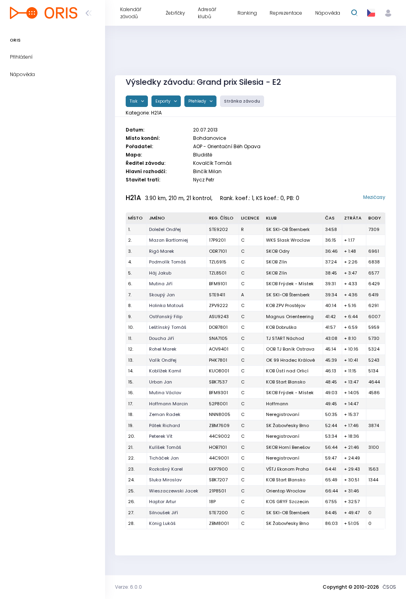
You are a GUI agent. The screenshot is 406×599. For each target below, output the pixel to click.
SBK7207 (218, 480)
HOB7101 (218, 447)
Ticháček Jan (164, 458)
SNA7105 (218, 338)
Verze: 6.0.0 (128, 587)
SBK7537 (218, 382)
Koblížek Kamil (165, 371)
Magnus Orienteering (290, 316)
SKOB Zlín (276, 262)
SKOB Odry (277, 251)
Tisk (134, 101)
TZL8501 (217, 273)
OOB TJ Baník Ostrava (290, 349)
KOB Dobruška (281, 327)
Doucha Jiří (161, 338)
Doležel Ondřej (165, 229)
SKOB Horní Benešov (288, 447)
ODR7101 (218, 251)
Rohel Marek (162, 349)
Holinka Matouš (166, 305)
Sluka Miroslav (165, 480)
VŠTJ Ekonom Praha (287, 469)
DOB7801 (218, 327)
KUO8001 (219, 371)
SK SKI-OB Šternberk (288, 229)
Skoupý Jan (162, 295)
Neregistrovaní (282, 414)
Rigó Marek (161, 251)
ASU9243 (219, 316)
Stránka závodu (242, 101)
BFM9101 (218, 283)
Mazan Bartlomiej (168, 240)
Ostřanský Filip (165, 316)
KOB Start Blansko (285, 382)
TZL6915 (217, 262)
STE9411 (217, 295)
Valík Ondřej (162, 360)
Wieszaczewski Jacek (173, 491)
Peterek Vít (160, 436)
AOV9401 (218, 349)
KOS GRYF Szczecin (287, 501)
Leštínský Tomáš (167, 327)
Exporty (163, 101)
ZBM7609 (219, 425)
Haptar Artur (162, 501)
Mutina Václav (165, 392)
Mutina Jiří (160, 283)
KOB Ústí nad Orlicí (287, 371)
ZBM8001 (219, 523)
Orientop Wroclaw (286, 491)
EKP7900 (218, 469)
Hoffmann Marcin (168, 404)
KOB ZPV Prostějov (285, 305)
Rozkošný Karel (166, 469)
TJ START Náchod (285, 338)
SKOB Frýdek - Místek (290, 283)
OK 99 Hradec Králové (290, 360)
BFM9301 (218, 392)
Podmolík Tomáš (167, 262)
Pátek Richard (164, 425)
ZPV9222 (218, 305)
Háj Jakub (160, 273)
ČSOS (389, 587)
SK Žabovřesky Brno (287, 425)
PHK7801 (218, 360)
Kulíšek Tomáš (165, 447)
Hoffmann (277, 404)
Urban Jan (160, 382)
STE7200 (218, 512)
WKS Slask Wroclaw (288, 240)
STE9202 (218, 229)
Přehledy (197, 101)
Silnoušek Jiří (163, 512)
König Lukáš (162, 523)
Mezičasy (374, 197)
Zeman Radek (164, 414)
